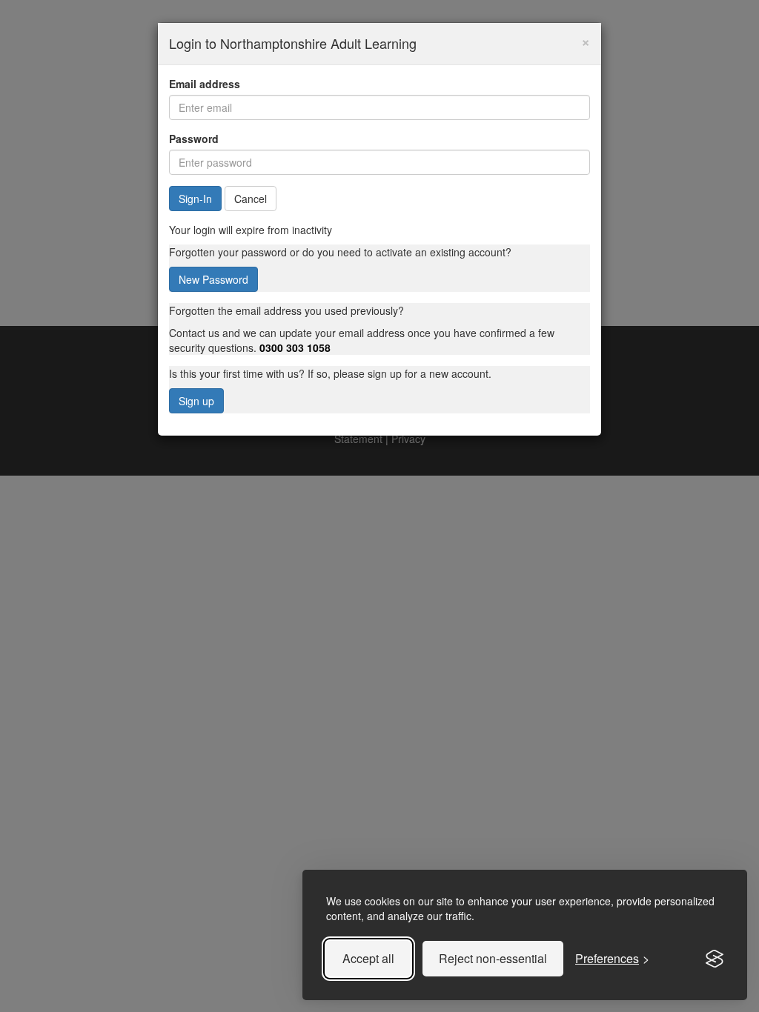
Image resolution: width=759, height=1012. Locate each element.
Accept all (368, 958)
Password (194, 138)
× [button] (585, 40)
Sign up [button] (196, 400)
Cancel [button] (250, 198)
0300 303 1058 (295, 347)
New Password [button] (213, 279)
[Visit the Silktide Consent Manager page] (714, 959)
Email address (204, 83)
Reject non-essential (493, 958)
